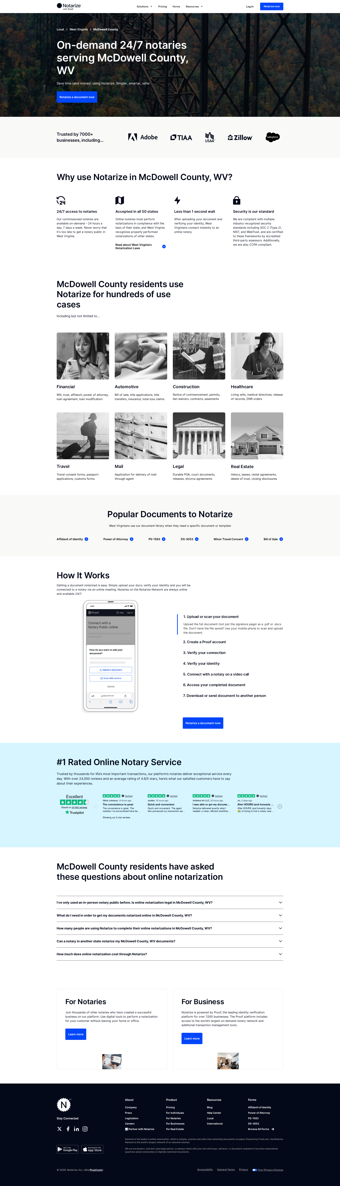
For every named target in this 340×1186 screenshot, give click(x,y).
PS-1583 (253, 1118)
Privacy (243, 1169)
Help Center (214, 1112)
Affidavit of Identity (259, 1107)
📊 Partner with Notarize (139, 1129)
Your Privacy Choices (270, 1169)
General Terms (226, 1169)
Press (128, 1112)
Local (210, 1118)
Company (131, 1107)
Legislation (131, 1118)
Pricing (162, 6)
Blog (209, 1107)
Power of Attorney (259, 1112)
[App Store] (92, 1149)
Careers (130, 1123)
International (215, 1123)
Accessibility (205, 1169)
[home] (80, 6)
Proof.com (96, 1169)
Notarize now (272, 6)
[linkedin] (76, 1129)
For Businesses (175, 1123)
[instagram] (85, 1129)
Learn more (75, 1034)
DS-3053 (253, 1123)
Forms (176, 6)
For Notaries (173, 1118)
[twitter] (59, 1129)
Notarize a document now (77, 97)
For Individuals (175, 1112)
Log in (250, 6)
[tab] (230, 624)
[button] (145, 6)
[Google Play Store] (67, 1149)
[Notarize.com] (64, 1105)
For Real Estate (175, 1129)
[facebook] (68, 1129)
